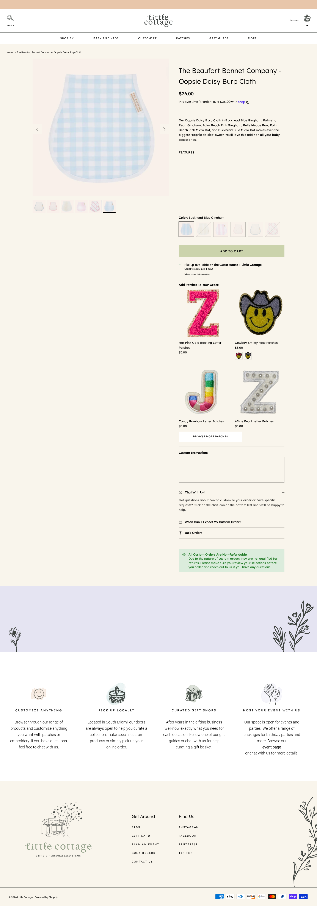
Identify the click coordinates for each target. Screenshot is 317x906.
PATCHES (183, 38)
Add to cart (231, 251)
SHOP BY (67, 38)
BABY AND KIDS (106, 38)
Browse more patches (210, 436)
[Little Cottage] (158, 20)
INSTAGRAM (189, 827)
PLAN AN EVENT (145, 844)
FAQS (136, 827)
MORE (252, 38)
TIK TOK (186, 853)
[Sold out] (203, 229)
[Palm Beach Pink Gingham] (220, 229)
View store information (197, 274)
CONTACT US (142, 861)
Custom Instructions (193, 453)
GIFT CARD (141, 835)
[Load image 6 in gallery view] (101, 127)
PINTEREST (188, 844)
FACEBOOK (188, 835)
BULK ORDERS (143, 853)
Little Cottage (25, 897)
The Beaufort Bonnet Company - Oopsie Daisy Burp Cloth (49, 52)
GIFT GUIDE (219, 38)
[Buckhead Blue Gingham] (186, 229)
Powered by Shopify (46, 897)
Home (9, 52)
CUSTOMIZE (147, 38)
